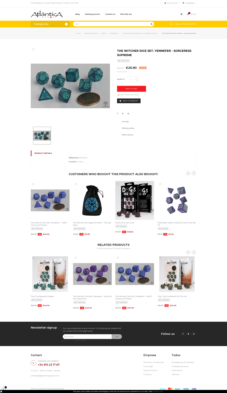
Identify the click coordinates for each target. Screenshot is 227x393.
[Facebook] (183, 334)
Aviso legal (148, 366)
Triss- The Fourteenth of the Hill (172, 296)
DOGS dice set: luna (124, 223)
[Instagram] (194, 334)
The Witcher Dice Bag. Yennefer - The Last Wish (92, 224)
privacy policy (81, 340)
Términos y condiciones (153, 362)
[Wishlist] (182, 14)
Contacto (147, 374)
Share (117, 113)
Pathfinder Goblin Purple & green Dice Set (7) (177, 224)
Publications (177, 370)
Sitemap (175, 374)
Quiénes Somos (150, 370)
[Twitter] (188, 334)
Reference (74, 158)
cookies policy (158, 391)
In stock (72, 162)
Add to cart (132, 89)
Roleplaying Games (180, 366)
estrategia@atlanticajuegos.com (45, 376)
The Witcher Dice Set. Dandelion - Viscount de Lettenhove (92, 297)
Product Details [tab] (43, 153)
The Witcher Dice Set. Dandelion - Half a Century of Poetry (49, 224)
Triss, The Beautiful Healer (42, 296)
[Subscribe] (117, 336)
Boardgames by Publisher (183, 362)
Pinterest (128, 113)
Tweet (123, 113)
